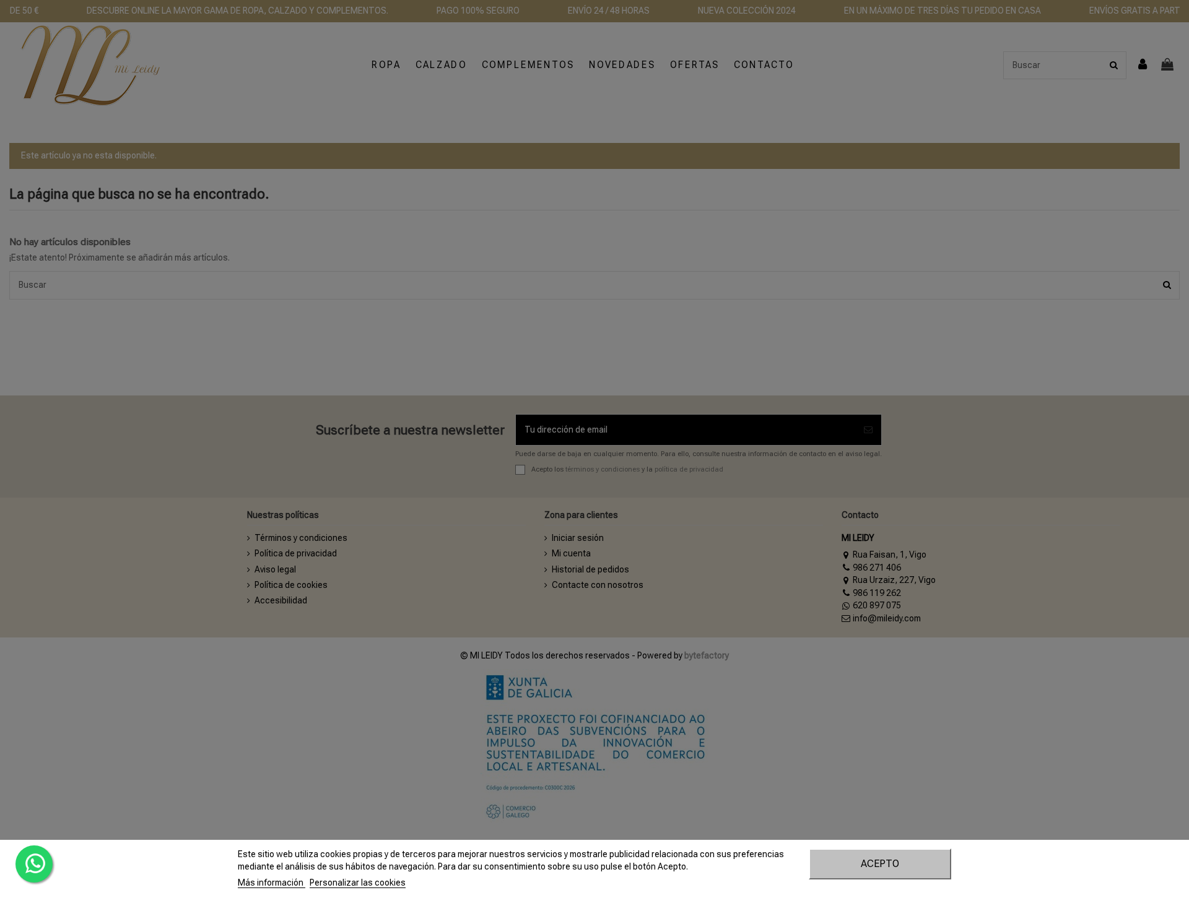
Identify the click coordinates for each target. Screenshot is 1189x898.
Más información (271, 882)
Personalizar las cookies (358, 882)
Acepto (880, 864)
